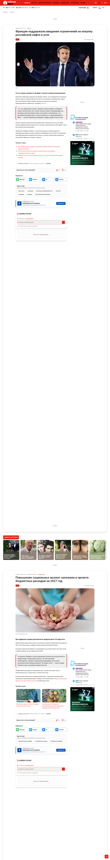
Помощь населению (56, 741)
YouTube (82, 2)
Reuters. (43, 103)
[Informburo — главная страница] (10, 3)
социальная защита (41, 741)
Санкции (21, 194)
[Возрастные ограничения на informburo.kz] (95, 3)
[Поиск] (98, 3)
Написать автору (89, 39)
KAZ (105, 2)
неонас (29, 28)
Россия (58, 191)
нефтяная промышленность (45, 191)
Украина (29, 194)
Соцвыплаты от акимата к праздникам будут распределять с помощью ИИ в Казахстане (53, 706)
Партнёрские (75, 2)
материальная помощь (25, 741)
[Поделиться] (106, 856)
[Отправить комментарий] (63, 222)
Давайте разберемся (44, 2)
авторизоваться (30, 218)
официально (42, 574)
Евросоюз (21, 191)
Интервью (56, 2)
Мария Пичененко (32, 574)
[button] (100, 7)
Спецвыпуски (64, 2)
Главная (5, 12)
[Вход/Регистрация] (102, 3)
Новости (27, 2)
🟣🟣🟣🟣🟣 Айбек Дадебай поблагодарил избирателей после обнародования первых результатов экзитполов (83, 125)
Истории (34, 2)
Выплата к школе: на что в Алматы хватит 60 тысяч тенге (27, 705)
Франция (30, 191)
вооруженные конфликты (43, 194)
